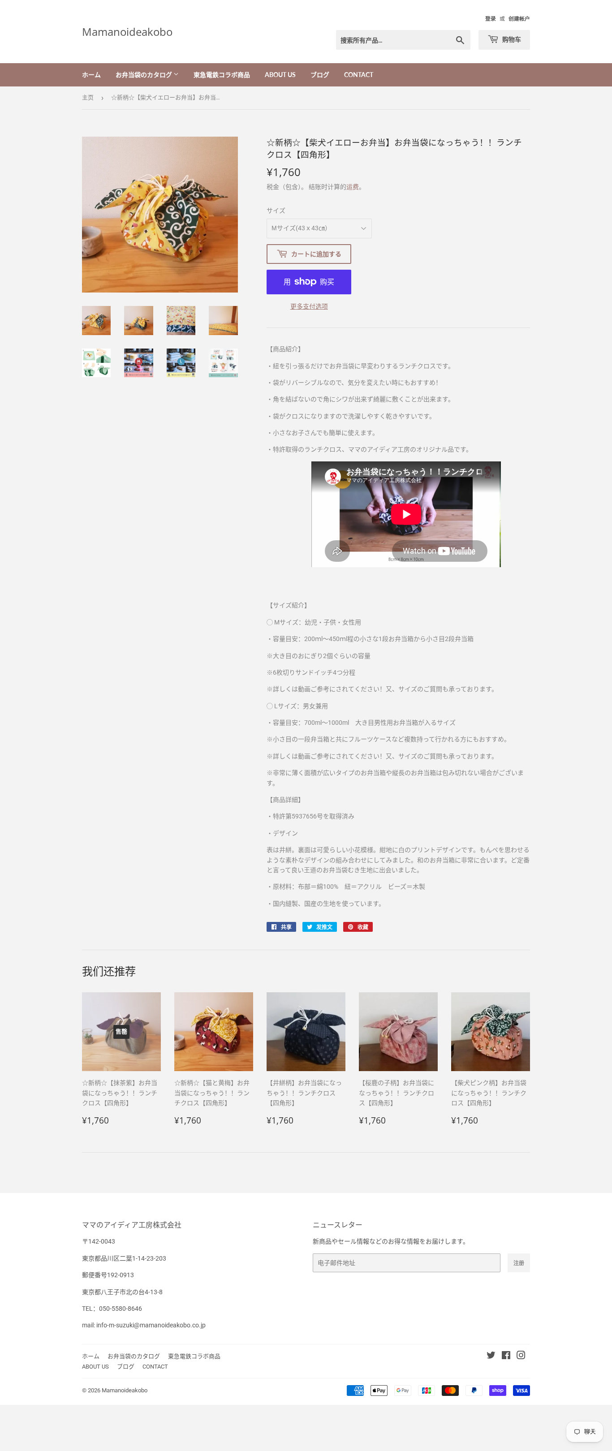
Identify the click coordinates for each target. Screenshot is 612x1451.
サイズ (276, 210)
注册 (518, 1263)
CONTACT (358, 74)
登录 (490, 19)
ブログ (319, 74)
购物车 (511, 39)
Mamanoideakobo (127, 31)
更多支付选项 (309, 306)
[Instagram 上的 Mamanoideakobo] (521, 1356)
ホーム (91, 74)
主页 (88, 97)
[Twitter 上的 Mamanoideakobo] (491, 1356)
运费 (352, 186)
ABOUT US (280, 74)
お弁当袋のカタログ (144, 74)
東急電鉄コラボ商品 (222, 74)
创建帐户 (519, 19)
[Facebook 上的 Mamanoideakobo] (506, 1356)
